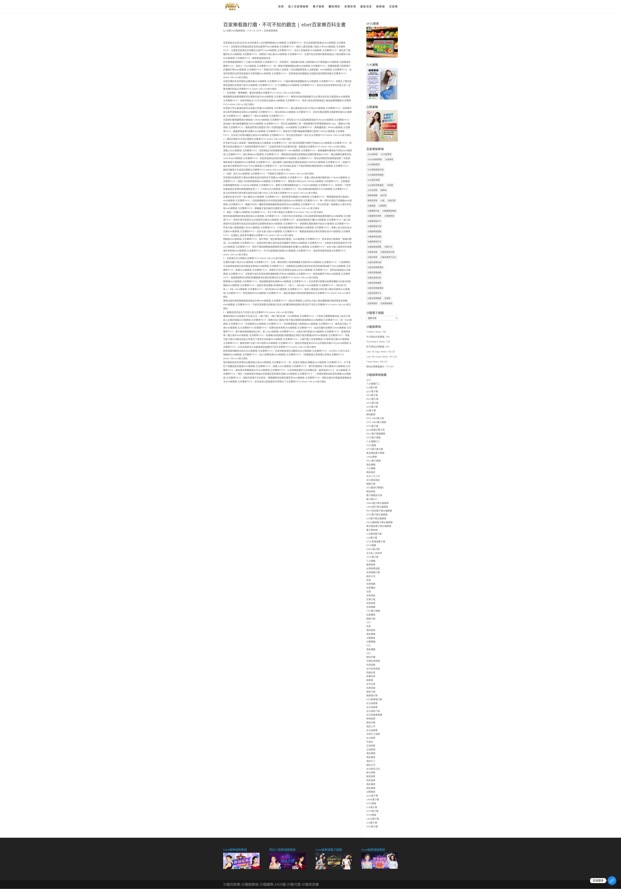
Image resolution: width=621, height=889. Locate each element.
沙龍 (382, 200)
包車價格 (370, 587)
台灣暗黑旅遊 (373, 568)
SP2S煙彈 (371, 445)
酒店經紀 (370, 472)
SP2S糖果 (371, 545)
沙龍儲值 (371, 205)
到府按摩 (370, 780)
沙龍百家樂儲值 (374, 272)
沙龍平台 (388, 246)
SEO (368, 622)
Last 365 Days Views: (377, 356)
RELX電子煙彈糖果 (375, 433)
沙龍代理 (391, 200)
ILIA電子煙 (371, 387)
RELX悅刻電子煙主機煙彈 (379, 510)
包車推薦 (370, 583)
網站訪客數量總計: (376, 366)
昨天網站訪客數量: (376, 346)
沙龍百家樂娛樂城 (375, 288)
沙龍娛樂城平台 (374, 241)
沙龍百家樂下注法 (388, 257)
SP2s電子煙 (372, 426)
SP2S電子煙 (372, 402)
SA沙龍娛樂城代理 (375, 169)
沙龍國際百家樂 (374, 216)
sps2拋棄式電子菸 (375, 429)
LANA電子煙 (372, 799)
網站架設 (370, 491)
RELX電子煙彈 (373, 460)
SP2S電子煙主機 (374, 448)
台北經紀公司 (373, 768)
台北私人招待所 (374, 553)
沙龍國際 (382, 205)
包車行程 (370, 599)
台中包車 (370, 683)
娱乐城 (383, 195)
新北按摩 (370, 772)
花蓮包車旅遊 (373, 660)
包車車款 (370, 595)
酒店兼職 (370, 464)
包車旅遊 (370, 603)
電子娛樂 (318, 6)
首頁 (281, 6)
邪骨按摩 (370, 718)
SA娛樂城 (389, 159)
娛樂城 (380, 6)
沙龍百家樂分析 (374, 277)
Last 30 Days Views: (377, 351)
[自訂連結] (612, 880)
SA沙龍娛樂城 (374, 164)
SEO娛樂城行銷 (374, 699)
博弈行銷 (370, 691)
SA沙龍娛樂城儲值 (375, 174)
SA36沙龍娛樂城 (375, 159)
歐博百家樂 (372, 200)
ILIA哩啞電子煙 (374, 533)
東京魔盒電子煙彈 (375, 452)
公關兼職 (370, 641)
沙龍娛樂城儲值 (374, 231)
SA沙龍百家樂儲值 (375, 185)
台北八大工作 (373, 476)
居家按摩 (370, 776)
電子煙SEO (371, 499)
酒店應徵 (370, 633)
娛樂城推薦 (372, 195)
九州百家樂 (372, 190)
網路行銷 (370, 483)
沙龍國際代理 (373, 211)
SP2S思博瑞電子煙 (375, 541)
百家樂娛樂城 (271, 30)
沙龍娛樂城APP (374, 221)
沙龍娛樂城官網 (374, 236)
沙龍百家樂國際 (374, 283)
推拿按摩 (370, 564)
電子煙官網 (372, 529)
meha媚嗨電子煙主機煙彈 (379, 522)
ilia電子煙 (371, 410)
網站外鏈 (370, 656)
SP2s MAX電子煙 (375, 418)
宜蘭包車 (370, 676)
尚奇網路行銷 (373, 572)
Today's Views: (374, 331)
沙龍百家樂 (372, 257)
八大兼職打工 (373, 383)
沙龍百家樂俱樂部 (375, 267)
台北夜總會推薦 (374, 714)
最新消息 (366, 6)
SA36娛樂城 (386, 154)
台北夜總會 (372, 703)
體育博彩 (334, 6)
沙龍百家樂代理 (374, 262)
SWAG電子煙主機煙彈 (377, 503)
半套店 (369, 741)
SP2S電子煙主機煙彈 (376, 514)
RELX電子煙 (372, 398)
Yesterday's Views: (376, 341)
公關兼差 (370, 637)
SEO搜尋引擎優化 (375, 487)
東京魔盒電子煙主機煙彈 (378, 526)
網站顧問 (370, 414)
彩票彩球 (350, 6)
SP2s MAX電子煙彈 (376, 422)
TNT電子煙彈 (373, 610)
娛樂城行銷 (372, 695)
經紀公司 (370, 576)
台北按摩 (370, 737)
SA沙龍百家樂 (374, 180)
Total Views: (373, 361)
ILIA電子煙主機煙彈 (376, 518)
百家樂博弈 (372, 303)
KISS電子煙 (372, 395)
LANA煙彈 (371, 456)
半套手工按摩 (373, 733)
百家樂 (393, 6)
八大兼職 (370, 468)
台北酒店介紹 (373, 710)
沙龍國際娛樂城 (389, 211)
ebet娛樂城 (373, 154)
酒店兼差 (370, 630)
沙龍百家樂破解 (374, 298)
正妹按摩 (370, 745)
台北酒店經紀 (373, 479)
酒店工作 (370, 726)
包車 (368, 580)
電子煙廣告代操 (374, 495)
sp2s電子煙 (372, 391)
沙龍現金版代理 (387, 252)
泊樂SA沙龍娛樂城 (235, 30)
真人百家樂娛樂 (298, 6)
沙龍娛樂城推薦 (374, 246)
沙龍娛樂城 (389, 216)
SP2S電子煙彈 (373, 437)
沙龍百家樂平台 (374, 293)
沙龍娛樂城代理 (374, 226)
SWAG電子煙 (373, 549)
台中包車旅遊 (373, 668)
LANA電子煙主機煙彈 (377, 506)
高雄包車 (370, 672)
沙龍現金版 (372, 252)
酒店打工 (370, 760)
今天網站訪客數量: (376, 336)
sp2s (368, 379)
